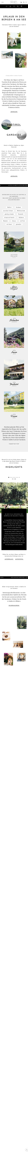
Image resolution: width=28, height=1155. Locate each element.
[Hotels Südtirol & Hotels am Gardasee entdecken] (14, 2)
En (24, 2)
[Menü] (2, 2)
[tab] (8, 477)
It (26, 2)
